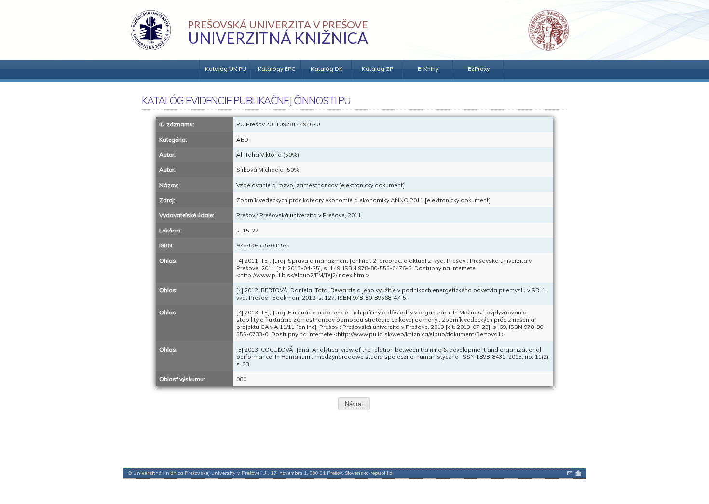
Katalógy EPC (276, 68)
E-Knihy (428, 68)
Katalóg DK (327, 68)
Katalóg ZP (377, 68)
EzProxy (479, 68)
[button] (354, 403)
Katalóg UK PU (225, 68)
